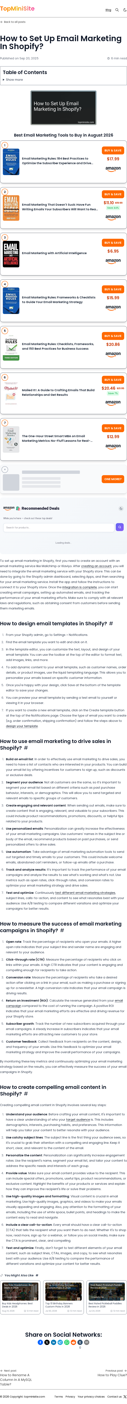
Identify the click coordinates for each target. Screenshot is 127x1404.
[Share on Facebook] (40, 1342)
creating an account (96, 566)
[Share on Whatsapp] (66, 1342)
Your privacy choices (91, 1397)
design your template (22, 726)
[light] (125, 10)
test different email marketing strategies (85, 893)
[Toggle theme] (121, 508)
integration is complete (79, 587)
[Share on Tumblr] (80, 1342)
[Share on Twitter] (47, 1342)
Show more (14, 80)
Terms (58, 1397)
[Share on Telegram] (60, 1342)
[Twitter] (125, 1397)
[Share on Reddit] (73, 1342)
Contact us (114, 1397)
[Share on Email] (86, 1342)
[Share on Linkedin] (53, 1342)
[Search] (117, 10)
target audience (78, 1119)
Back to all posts (14, 22)
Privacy (70, 1397)
